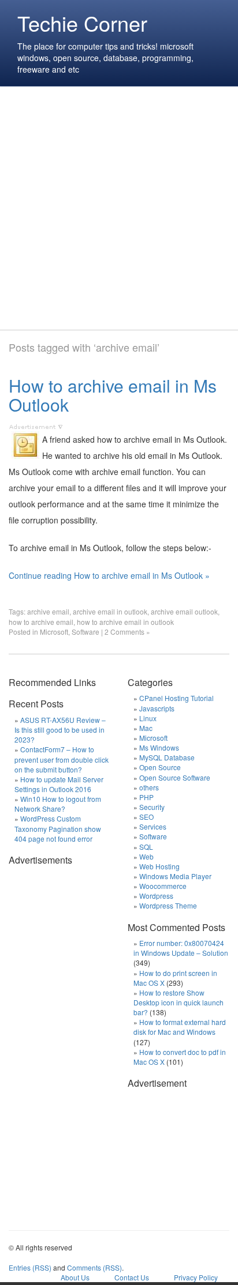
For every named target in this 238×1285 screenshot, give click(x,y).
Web (146, 856)
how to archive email (41, 622)
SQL (146, 846)
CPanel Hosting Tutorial (176, 698)
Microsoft (54, 631)
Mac (146, 728)
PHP (146, 797)
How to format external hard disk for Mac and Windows (179, 1027)
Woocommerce (163, 886)
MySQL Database (167, 757)
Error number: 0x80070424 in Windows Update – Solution (180, 948)
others (149, 787)
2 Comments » (127, 631)
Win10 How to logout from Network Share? (57, 803)
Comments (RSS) (94, 1267)
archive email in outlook (110, 611)
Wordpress (156, 895)
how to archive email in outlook (125, 622)
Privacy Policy (196, 1277)
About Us (75, 1277)
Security (152, 807)
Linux (148, 718)
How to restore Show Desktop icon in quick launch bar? (178, 1002)
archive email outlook (184, 611)
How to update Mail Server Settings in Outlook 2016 (58, 784)
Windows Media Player (175, 876)
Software (85, 631)
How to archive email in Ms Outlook (113, 395)
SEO (146, 817)
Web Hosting (159, 866)
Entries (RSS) (30, 1267)
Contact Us (131, 1277)
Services (152, 826)
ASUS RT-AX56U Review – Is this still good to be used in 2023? (60, 729)
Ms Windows (159, 747)
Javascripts (156, 708)
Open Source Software (174, 777)
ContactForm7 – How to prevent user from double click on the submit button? (61, 759)
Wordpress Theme (168, 905)
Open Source (160, 767)
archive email (48, 611)
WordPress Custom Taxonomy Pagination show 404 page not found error (57, 828)
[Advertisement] (119, 208)
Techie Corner (82, 22)
